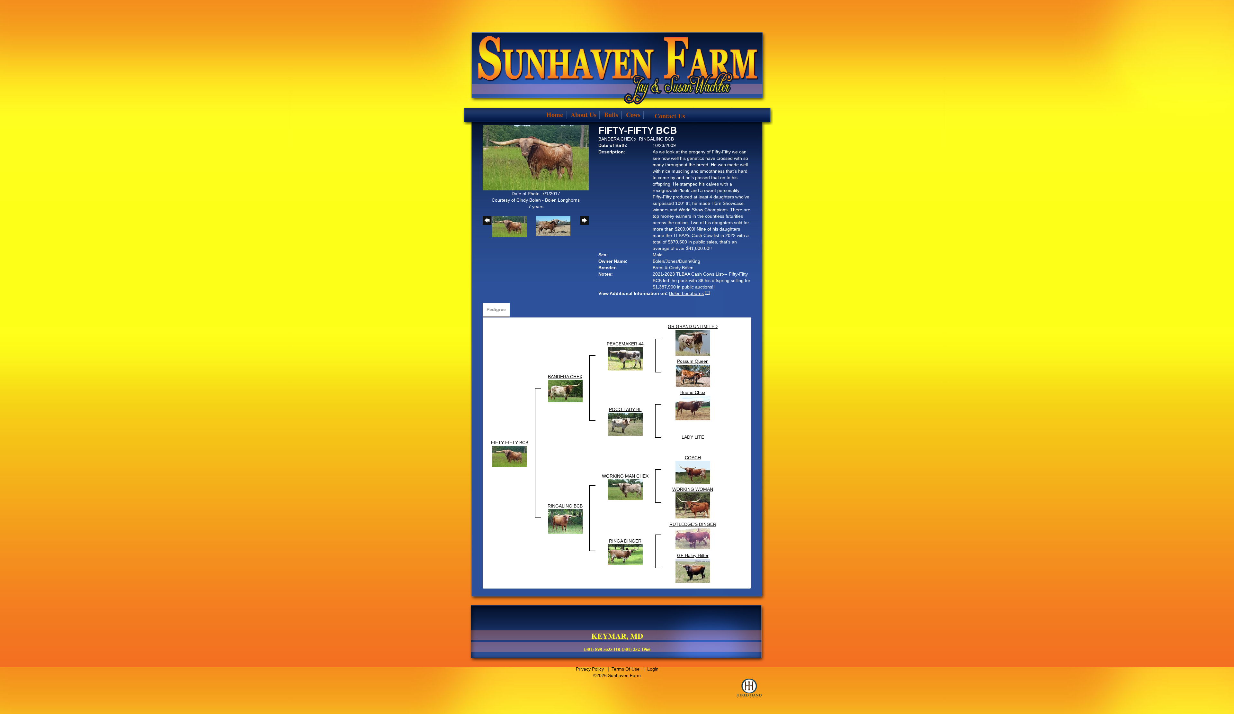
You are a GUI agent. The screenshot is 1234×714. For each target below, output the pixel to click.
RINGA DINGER (625, 541)
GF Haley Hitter (693, 555)
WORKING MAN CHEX (625, 476)
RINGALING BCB (656, 139)
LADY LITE (693, 437)
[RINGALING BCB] (565, 521)
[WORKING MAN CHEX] (625, 488)
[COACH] (692, 472)
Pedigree (496, 309)
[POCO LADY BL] (625, 423)
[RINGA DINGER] (625, 554)
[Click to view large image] (536, 157)
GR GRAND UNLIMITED (693, 326)
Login (652, 669)
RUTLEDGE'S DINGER (692, 524)
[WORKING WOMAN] (692, 505)
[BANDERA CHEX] (565, 390)
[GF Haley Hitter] (692, 570)
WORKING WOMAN (692, 489)
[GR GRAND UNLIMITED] (692, 342)
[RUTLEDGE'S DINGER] (692, 538)
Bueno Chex (692, 392)
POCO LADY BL (625, 409)
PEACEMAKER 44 (625, 343)
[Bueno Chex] (692, 407)
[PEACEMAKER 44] (625, 358)
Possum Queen (693, 361)
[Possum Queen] (692, 375)
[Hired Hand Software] (749, 688)
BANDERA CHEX (615, 139)
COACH (693, 457)
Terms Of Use (625, 669)
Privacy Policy (590, 669)
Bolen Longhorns (686, 293)
